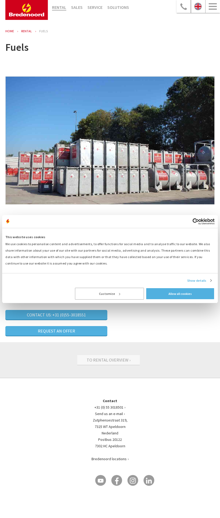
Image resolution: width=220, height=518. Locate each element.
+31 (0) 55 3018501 (108, 407)
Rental (59, 7)
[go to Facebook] (116, 480)
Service (94, 7)
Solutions (118, 7)
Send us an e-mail (109, 413)
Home (9, 31)
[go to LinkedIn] (149, 480)
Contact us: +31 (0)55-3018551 (56, 314)
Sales (77, 7)
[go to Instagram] (132, 480)
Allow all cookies (180, 294)
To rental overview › (108, 360)
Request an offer (56, 331)
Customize (107, 294)
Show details (196, 280)
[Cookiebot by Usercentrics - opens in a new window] (191, 221)
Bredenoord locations (109, 458)
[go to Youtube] (100, 480)
